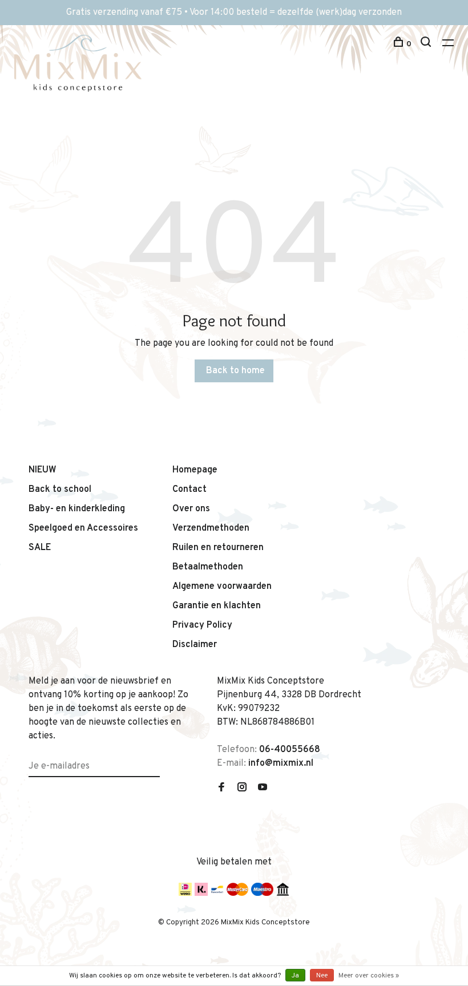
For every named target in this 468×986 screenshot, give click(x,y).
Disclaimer (194, 644)
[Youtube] (262, 788)
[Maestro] (262, 893)
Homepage (194, 470)
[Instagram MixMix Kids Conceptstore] (242, 788)
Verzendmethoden (210, 528)
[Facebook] (221, 788)
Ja (295, 975)
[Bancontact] (217, 893)
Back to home (235, 371)
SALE (40, 547)
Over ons (191, 509)
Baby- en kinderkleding (77, 509)
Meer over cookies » (368, 975)
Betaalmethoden (207, 567)
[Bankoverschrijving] (282, 893)
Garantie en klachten (216, 606)
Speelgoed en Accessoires (83, 528)
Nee (322, 975)
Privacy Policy (202, 625)
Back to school (60, 489)
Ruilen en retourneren (218, 547)
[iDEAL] (185, 893)
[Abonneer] (155, 759)
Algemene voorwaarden (222, 586)
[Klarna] (201, 893)
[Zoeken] (427, 44)
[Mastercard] (237, 893)
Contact (189, 489)
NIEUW (43, 470)
